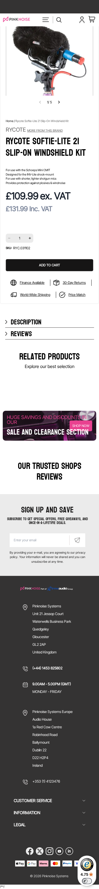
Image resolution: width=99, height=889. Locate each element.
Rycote (34, 129)
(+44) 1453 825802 (47, 668)
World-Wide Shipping (35, 295)
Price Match (77, 295)
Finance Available (32, 283)
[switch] (87, 881)
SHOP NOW (80, 426)
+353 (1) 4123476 (46, 781)
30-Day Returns (74, 283)
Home (9, 121)
